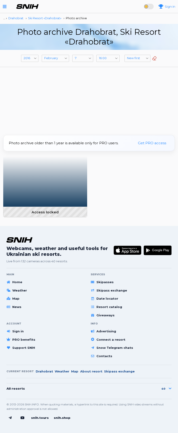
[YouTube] (22, 418)
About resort (91, 371)
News (16, 307)
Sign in (18, 331)
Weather (19, 290)
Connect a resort (110, 339)
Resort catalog (109, 307)
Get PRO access (152, 143)
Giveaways (105, 315)
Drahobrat (44, 371)
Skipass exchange (111, 290)
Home (17, 282)
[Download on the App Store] (128, 250)
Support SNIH (23, 348)
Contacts (104, 356)
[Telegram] (10, 418)
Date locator (107, 298)
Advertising (106, 331)
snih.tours (40, 418)
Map (15, 298)
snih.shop (62, 418)
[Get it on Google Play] (158, 250)
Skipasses (105, 282)
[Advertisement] (89, 99)
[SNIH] (19, 240)
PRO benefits (23, 339)
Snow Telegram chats (114, 348)
